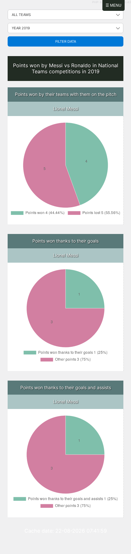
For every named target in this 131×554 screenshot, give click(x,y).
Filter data (65, 41)
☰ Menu (113, 5)
